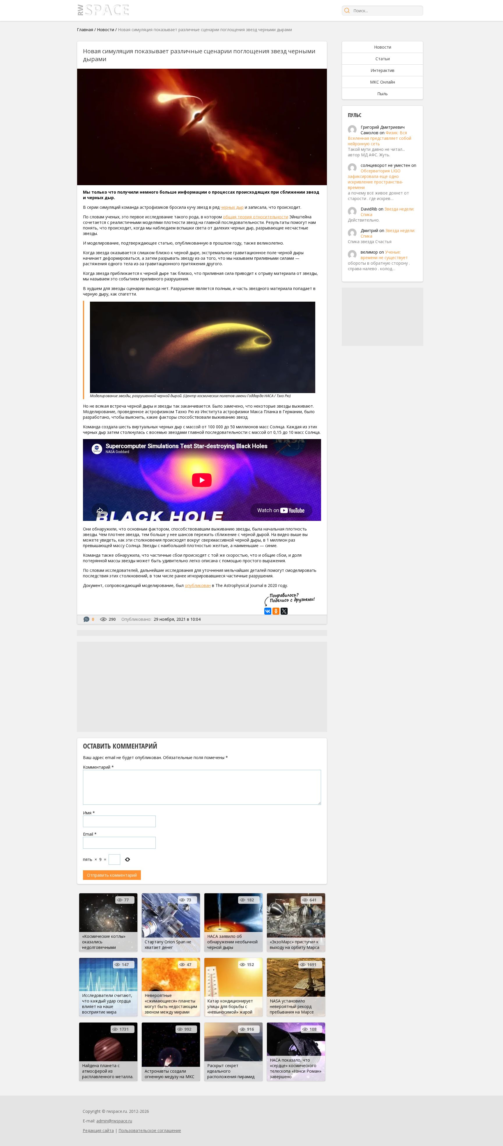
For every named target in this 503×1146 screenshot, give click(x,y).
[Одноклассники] (275, 611)
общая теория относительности (255, 217)
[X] (284, 611)
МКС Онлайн (382, 82)
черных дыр (232, 207)
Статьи (383, 58)
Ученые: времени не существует (384, 254)
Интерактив (382, 70)
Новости (105, 29)
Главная (85, 29)
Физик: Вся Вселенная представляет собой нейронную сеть (379, 138)
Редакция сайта (98, 1130)
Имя (89, 813)
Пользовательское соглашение (149, 1130)
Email (90, 834)
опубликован (198, 585)
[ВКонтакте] (267, 611)
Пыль (382, 93)
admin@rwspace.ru (114, 1121)
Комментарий (98, 767)
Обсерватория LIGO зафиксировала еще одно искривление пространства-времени (375, 179)
